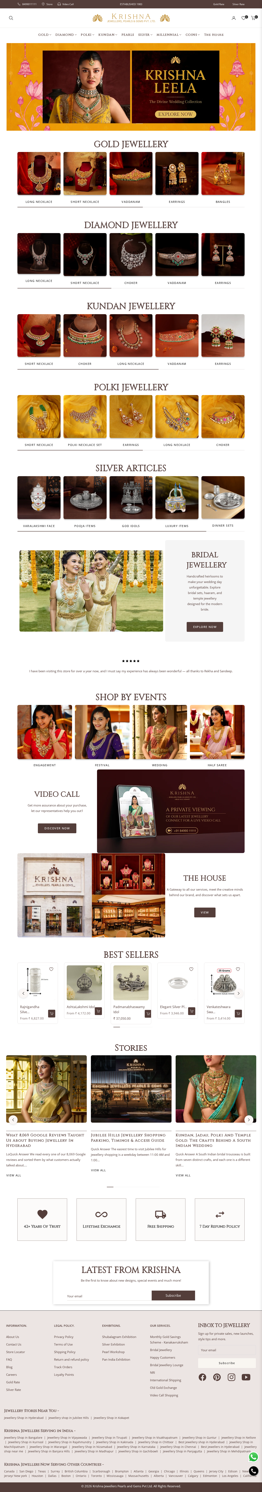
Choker (131, 283)
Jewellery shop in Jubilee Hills (69, 1418)
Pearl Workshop (113, 1352)
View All (13, 1175)
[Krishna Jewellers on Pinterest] (218, 1377)
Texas (42, 1471)
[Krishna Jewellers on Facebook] (203, 1377)
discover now (57, 828)
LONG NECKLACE (39, 202)
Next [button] (238, 993)
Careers (11, 1375)
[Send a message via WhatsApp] (253, 1457)
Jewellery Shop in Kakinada (114, 1442)
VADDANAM (177, 283)
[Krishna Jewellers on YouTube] (247, 1377)
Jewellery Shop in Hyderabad (24, 1418)
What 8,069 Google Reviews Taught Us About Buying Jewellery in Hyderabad (45, 1140)
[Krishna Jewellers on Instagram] (232, 1377)
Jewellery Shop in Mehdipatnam (229, 1451)
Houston (37, 1476)
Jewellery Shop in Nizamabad (92, 1447)
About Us (12, 1337)
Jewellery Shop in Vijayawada (67, 1438)
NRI (152, 1372)
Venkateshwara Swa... (218, 1009)
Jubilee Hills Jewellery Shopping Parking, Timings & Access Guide (128, 1138)
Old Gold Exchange (163, 1388)
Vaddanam (131, 202)
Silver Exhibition (113, 1344)
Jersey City (216, 1471)
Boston (66, 1476)
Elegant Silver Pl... (173, 1007)
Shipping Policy (65, 1352)
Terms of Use (63, 1344)
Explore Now (205, 627)
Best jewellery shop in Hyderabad (201, 1442)
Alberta (159, 1476)
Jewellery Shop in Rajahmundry (69, 1442)
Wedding (160, 765)
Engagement (45, 765)
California (249, 1476)
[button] (11, 17)
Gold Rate (218, 4)
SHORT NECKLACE (85, 202)
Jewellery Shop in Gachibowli (138, 1451)
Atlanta (138, 1471)
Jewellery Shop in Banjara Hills (49, 1451)
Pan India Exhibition (116, 1359)
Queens (199, 1471)
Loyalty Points (64, 1375)
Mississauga (115, 1476)
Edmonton (210, 1476)
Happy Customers (162, 1357)
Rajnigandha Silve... (29, 1009)
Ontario (81, 1476)
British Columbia (76, 1471)
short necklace (85, 283)
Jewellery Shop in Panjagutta (182, 1451)
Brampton (122, 1471)
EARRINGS (223, 283)
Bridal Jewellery (161, 1350)
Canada (9, 1471)
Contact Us (13, 1344)
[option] (131, 663)
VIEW (205, 912)
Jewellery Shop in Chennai (178, 1447)
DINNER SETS (223, 525)
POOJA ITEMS (85, 526)
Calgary (193, 1476)
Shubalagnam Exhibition (119, 1337)
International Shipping (165, 1380)
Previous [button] (23, 993)
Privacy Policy (63, 1337)
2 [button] (138, 123)
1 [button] (124, 123)
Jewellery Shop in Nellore (238, 1438)
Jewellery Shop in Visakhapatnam (154, 1438)
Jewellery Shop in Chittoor (156, 1442)
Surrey (55, 1471)
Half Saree (217, 765)
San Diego (26, 1471)
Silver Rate (239, 4)
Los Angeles (230, 1476)
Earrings (177, 202)
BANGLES (223, 202)
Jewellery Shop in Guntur (199, 1438)
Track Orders (63, 1367)
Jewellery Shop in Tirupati (109, 1438)
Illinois (184, 1471)
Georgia (153, 1471)
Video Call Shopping (164, 1395)
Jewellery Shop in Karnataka (136, 1447)
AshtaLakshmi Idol (81, 1007)
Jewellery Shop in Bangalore (23, 1438)
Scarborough (101, 1471)
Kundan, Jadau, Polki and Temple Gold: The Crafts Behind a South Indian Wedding (213, 1140)
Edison (232, 1471)
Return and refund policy (71, 1359)
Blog (9, 1367)
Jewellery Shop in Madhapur (94, 1451)
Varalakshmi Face (39, 526)
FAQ (9, 1359)
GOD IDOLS (131, 526)
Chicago (169, 1471)
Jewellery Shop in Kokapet (111, 1418)
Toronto (96, 1476)
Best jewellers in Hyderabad (220, 1447)
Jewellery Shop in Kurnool (25, 1442)
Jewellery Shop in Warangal (48, 1447)
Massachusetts (138, 1476)
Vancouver (176, 1476)
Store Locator (15, 1352)
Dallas (52, 1476)
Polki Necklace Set (85, 445)
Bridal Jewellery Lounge (166, 1365)
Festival (102, 765)
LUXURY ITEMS (177, 526)
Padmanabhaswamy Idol (129, 1009)
